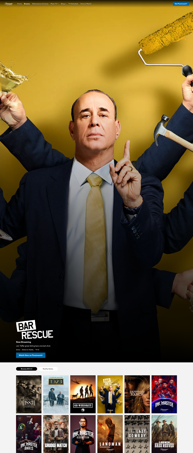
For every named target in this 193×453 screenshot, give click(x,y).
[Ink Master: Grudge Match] (56, 434)
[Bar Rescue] (110, 394)
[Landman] (110, 434)
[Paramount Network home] (8, 3)
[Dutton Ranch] (137, 394)
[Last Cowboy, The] (137, 434)
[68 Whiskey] (83, 394)
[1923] (56, 394)
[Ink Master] (164, 394)
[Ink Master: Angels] (28, 434)
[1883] (28, 394)
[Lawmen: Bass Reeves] (164, 434)
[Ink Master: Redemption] (83, 434)
